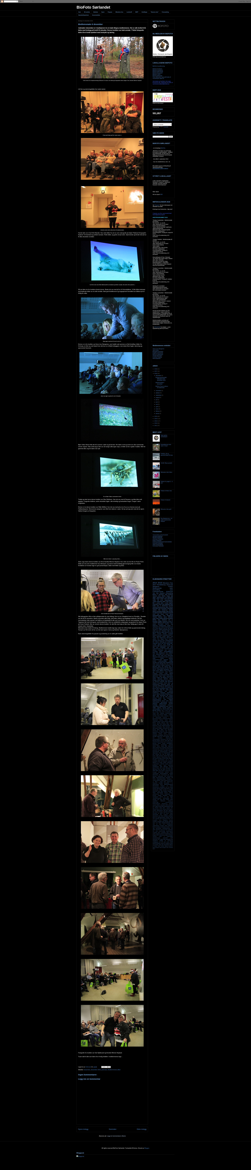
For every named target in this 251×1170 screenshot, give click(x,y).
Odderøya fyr (161, 685)
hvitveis (171, 814)
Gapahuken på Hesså (158, 674)
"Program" (157, 205)
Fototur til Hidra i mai (166, 490)
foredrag (159, 611)
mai (157, 404)
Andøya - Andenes (168, 714)
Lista (167, 614)
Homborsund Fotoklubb (161, 747)
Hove (167, 747)
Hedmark (171, 744)
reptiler (154, 707)
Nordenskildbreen (164, 773)
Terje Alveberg (169, 594)
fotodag (161, 811)
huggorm (166, 814)
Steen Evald (164, 788)
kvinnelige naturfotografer (159, 704)
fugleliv (171, 603)
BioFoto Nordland (157, 69)
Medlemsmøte (157, 588)
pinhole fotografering (165, 833)
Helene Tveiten (156, 746)
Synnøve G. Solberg (158, 629)
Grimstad (166, 648)
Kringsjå (154, 680)
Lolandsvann (170, 762)
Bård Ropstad (160, 667)
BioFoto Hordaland (158, 70)
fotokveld (165, 811)
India (172, 750)
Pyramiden (168, 777)
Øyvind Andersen (169, 846)
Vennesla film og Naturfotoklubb (160, 535)
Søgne (154, 792)
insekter (167, 817)
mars (157, 409)
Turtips (154, 601)
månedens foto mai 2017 (162, 829)
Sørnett (166, 792)
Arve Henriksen (168, 598)
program (171, 706)
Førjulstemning (162, 625)
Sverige (165, 791)
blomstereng (164, 803)
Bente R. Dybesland (163, 718)
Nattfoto (163, 770)
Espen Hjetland (163, 612)
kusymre (171, 820)
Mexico (158, 768)
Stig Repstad (169, 691)
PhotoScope (170, 776)
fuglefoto (171, 699)
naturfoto (171, 658)
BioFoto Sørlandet (93, 7)
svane (167, 842)
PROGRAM (157, 327)
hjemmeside (155, 814)
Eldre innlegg (141, 1129)
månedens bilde (166, 630)
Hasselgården (170, 743)
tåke (157, 844)
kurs (160, 630)
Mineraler (168, 768)
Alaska (154, 713)
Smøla (171, 785)
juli (157, 399)
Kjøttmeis (159, 757)
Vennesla (155, 640)
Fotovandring (165, 12)
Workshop (155, 657)
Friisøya (171, 672)
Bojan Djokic (170, 724)
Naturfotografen (169, 600)
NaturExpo (163, 684)
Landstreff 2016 (156, 761)
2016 (155, 373)
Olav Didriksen (162, 620)
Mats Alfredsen (164, 766)
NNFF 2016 (158, 770)
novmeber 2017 (165, 832)
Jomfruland (160, 650)
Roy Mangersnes (160, 652)
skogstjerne (155, 840)
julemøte (104, 1069)
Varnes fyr (162, 796)
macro (154, 822)
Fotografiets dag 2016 (163, 735)
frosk (165, 699)
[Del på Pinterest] (110, 1067)
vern (161, 709)
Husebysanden (156, 748)
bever (165, 617)
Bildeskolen (155, 720)
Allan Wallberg (160, 713)
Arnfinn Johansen (164, 715)
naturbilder (170, 608)
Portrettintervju (161, 584)
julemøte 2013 (158, 818)
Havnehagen (164, 744)
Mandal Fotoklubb (157, 537)
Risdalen (158, 780)
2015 (155, 416)
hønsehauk (155, 815)
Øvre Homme (161, 846)
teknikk (154, 843)
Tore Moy (156, 593)
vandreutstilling (156, 709)
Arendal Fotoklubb (157, 536)
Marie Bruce (162, 765)
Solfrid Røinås (169, 689)
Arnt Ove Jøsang (168, 663)
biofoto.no (170, 800)
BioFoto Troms (156, 74)
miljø (154, 828)
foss (154, 811)
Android (161, 714)
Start (79, 12)
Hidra (160, 676)
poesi (171, 833)
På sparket (168, 687)
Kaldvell (165, 755)
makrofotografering (165, 822)
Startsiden (112, 1129)
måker (154, 829)
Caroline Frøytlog (157, 357)
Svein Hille (160, 791)
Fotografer (155, 735)
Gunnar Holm (164, 740)
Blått (158, 646)
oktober (158, 393)
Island (160, 752)
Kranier (164, 758)
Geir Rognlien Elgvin (168, 736)
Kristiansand (169, 591)
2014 (155, 418)
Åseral (164, 709)
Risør (154, 652)
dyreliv (159, 698)
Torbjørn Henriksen (162, 795)
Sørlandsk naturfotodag (166, 692)
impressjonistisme (161, 817)
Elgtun (154, 670)
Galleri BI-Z (159, 736)
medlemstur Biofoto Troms (167, 826)
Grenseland (163, 739)
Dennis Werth (156, 729)
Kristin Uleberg (160, 680)
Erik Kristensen (163, 610)
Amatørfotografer (169, 713)
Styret (102, 12)
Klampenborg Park (165, 757)
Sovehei (154, 788)
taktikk (171, 842)
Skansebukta (156, 785)
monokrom (170, 704)
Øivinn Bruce (169, 709)
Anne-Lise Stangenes (158, 349)
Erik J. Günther (164, 732)
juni (157, 402)
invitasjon (170, 702)
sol (165, 840)
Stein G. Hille (170, 788)
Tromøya (171, 795)
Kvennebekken (161, 759)
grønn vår (162, 813)
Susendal (155, 791)
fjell (164, 810)
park (167, 706)
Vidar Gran (164, 655)
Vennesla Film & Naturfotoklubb (165, 640)
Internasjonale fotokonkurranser (160, 751)
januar (158, 413)
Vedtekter (95, 12)
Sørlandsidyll (160, 792)
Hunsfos (171, 747)
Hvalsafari (162, 748)
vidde (160, 844)
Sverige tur (170, 791)
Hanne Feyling (167, 741)
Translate (165, 127)
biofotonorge (155, 802)
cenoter (154, 805)
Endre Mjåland (159, 670)
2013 (155, 421)
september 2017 (156, 839)
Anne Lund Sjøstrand (164, 604)
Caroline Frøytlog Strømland (164, 725)
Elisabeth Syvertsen (158, 351)
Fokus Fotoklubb (157, 540)
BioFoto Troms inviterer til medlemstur (162, 387)
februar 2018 (166, 809)
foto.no (156, 811)
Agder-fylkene (164, 632)
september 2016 (168, 837)
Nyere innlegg (83, 1129)
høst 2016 (160, 815)
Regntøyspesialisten (161, 778)
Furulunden (165, 635)
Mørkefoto (170, 681)
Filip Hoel (155, 647)
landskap (155, 821)
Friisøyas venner (158, 673)
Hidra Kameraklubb (158, 544)
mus (172, 828)
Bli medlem (87, 12)
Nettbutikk (168, 770)
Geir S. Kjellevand (162, 605)
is (168, 657)
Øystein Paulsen (157, 710)
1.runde (154, 644)
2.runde (156, 711)
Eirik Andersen (169, 731)
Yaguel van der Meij (161, 696)
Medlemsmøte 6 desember (160, 383)
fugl (172, 596)
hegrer (171, 813)
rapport (166, 835)
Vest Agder (170, 796)
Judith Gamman (159, 755)
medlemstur (170, 641)
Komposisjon (168, 626)
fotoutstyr (155, 813)
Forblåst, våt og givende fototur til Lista (167, 454)
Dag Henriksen (166, 726)
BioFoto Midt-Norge (158, 71)
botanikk (171, 803)
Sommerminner (156, 787)
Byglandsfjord (163, 646)
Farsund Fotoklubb (158, 543)
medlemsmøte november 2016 (160, 825)
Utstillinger (144, 12)
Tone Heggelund (168, 615)
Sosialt (171, 787)
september (159, 395)
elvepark (156, 807)
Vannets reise (157, 596)
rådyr (171, 630)
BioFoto (163, 148)
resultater (171, 835)
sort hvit (161, 842)
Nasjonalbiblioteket (168, 651)
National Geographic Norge (160, 683)
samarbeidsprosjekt (157, 659)
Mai (158, 637)
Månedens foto (119, 12)
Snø (167, 652)
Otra (165, 776)
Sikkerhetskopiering (168, 784)
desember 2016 (96, 1069)
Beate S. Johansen (158, 594)
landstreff (159, 821)
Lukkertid (162, 763)
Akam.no (160, 644)
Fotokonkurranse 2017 (158, 648)
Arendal (159, 633)
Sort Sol (167, 787)
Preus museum (169, 639)
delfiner (158, 805)
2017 (155, 371)
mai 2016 (158, 822)
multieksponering (166, 828)
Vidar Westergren (161, 695)
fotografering (170, 698)
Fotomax (171, 735)
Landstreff (129, 12)
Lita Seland (170, 628)
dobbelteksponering (168, 806)
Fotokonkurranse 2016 (162, 672)
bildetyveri (163, 800)
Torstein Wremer (157, 617)
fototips (164, 611)
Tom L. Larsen (165, 654)
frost (169, 629)
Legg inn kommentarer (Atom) (116, 1136)
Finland (160, 733)
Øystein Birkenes (157, 632)
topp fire (163, 843)
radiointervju (162, 835)
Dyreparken (166, 669)
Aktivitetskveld (169, 662)
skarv (164, 839)
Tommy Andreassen (165, 794)
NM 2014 (170, 769)
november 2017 (156, 832)
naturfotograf (156, 706)
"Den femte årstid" (161, 662)
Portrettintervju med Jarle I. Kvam (166, 445)
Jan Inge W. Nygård (165, 754)
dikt (163, 806)
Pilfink (154, 777)
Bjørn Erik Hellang (161, 724)
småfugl (161, 840)
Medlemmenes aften (114, 1069)
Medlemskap (163, 637)
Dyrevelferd (170, 729)
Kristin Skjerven (169, 758)
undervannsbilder (163, 661)
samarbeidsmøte (156, 837)
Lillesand (161, 628)
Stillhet (160, 789)
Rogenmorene (167, 780)
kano (160, 820)
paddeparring (162, 706)
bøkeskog (160, 657)
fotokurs (160, 622)
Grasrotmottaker (156, 739)
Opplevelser (160, 776)
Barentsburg (155, 718)
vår (158, 600)
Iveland (158, 677)
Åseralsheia (166, 844)
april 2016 (162, 799)
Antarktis (155, 715)
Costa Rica (170, 646)
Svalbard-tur (156, 692)
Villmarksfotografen (157, 798)
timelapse (158, 843)
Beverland (170, 718)
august (158, 397)
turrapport (167, 843)
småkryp (159, 707)
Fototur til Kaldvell (165, 500)
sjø (162, 643)
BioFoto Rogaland (157, 73)
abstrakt (154, 799)
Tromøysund (155, 796)
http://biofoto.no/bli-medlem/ (160, 168)
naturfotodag (162, 831)
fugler (154, 618)
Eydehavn (170, 732)
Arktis (158, 715)
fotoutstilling (156, 590)
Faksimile (155, 733)
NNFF (136, 12)
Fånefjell (154, 736)
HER (161, 194)
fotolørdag (162, 641)
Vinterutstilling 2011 (168, 798)
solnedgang (170, 840)
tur (172, 707)
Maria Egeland (157, 358)
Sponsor (159, 788)
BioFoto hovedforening (159, 66)
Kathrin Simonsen (157, 678)
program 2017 (156, 835)
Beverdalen (160, 624)
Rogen (162, 780)
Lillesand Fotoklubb (158, 539)
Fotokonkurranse (158, 591)
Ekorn (171, 669)
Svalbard (171, 652)
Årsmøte (155, 662)
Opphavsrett (168, 685)
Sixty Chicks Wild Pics (159, 689)
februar (158, 411)
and (158, 799)
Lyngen (166, 763)
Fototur (170, 586)
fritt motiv (165, 657)
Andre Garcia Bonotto (158, 663)
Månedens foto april (166, 509)
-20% (162, 710)
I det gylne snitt (166, 750)
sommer (164, 707)
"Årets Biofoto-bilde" (168, 643)
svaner (169, 707)
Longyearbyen (156, 763)
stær (165, 842)
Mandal (166, 618)
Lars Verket (168, 680)
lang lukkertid (165, 821)
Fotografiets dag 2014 (166, 647)
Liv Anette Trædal (161, 762)
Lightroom (158, 636)
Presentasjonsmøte (160, 777)
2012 (155, 423)
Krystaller (155, 759)
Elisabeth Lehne (156, 732)
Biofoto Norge (166, 596)
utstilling (171, 661)
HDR (168, 740)
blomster (170, 617)
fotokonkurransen (157, 699)
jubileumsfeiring (163, 703)
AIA (172, 711)
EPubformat (155, 731)
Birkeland (155, 666)
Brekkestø (155, 725)
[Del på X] (106, 1067)
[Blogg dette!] (104, 1067)
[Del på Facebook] (108, 1067)
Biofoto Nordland (169, 721)
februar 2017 (160, 809)
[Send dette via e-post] (102, 1067)
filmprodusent (160, 810)
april (157, 406)
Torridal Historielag (165, 694)
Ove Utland (160, 639)
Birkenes (163, 722)
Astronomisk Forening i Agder (164, 717)
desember (87, 1069)
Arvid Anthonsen (157, 665)
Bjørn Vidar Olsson (168, 601)
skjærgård (168, 839)
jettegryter (155, 703)
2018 (155, 369)
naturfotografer (169, 831)
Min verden (162, 768)
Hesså (162, 746)
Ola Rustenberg (163, 774)
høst (167, 611)
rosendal (155, 836)
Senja (161, 784)
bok (153, 641)
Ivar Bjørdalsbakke (166, 752)
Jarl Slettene (164, 677)
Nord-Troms (160, 772)
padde (154, 833)
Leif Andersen (164, 761)
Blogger (146, 1148)
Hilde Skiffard (159, 618)
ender (160, 807)
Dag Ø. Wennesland (158, 669)
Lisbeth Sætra (166, 636)
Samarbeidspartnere (83, 15)
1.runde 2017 (167, 710)
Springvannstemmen (157, 691)
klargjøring (165, 820)
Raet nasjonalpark (160, 688)
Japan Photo (159, 598)
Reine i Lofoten (169, 688)
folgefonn (171, 810)
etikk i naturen (166, 807)
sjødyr (161, 839)
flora (167, 810)
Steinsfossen (156, 789)
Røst (165, 781)
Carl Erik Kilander (168, 667)
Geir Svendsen (157, 737)
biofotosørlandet (156, 803)
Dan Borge (170, 728)
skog (172, 839)
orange (171, 832)
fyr (158, 813)
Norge (168, 684)
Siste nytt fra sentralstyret (164, 436)
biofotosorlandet (169, 802)
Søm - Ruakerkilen (157, 654)
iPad (154, 817)
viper (162, 844)
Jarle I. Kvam (164, 603)
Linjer (166, 681)
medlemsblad (170, 824)
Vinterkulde (170, 655)
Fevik (165, 670)
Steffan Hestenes (162, 621)
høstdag (166, 815)
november (158, 390)
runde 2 (162, 836)
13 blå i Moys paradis (166, 463)
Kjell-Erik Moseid (168, 678)
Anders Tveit (156, 714)
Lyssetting (155, 651)
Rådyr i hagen (159, 781)
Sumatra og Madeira (168, 789)
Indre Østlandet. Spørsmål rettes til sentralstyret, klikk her (162, 77)
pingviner (158, 833)
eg (153, 807)
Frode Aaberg (169, 673)
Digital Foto (164, 729)
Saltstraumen (170, 781)
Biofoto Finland (161, 721)
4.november (168, 711)
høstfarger (170, 815)
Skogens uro (164, 785)
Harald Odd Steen (157, 355)
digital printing (158, 806)
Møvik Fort (165, 769)
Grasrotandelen (96, 15)
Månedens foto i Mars (166, 472)
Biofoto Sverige (156, 722)
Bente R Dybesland (158, 354)
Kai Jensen (170, 677)
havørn (167, 813)
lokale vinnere (158, 658)
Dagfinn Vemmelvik (158, 353)
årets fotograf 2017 (164, 847)
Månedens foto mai (157, 769)
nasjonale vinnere (157, 643)
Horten (154, 677)
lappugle (171, 821)
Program (110, 12)
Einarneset (161, 731)
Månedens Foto (168, 583)
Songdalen (162, 787)
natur (171, 588)
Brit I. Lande (156, 603)
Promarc (163, 687)
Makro (160, 651)
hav (171, 629)
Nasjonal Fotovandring (166, 593)
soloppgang (155, 842)
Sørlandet (165, 629)
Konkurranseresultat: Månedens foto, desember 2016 (161, 379)
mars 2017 (162, 824)
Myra (172, 768)
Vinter (154, 600)
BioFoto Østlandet (157, 75)
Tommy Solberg (156, 694)
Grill (167, 739)
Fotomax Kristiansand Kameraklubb (162, 542)
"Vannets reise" (154, 12)
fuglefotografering (157, 700)
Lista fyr (165, 628)
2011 (155, 425)
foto (164, 698)
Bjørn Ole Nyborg (163, 666)
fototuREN (170, 811)
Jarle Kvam (156, 350)
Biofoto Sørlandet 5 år (167, 665)
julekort (171, 657)
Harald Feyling (161, 743)
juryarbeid (164, 818)
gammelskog (164, 702)
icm (156, 817)
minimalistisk (158, 828)
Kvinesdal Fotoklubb (158, 546)
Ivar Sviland (161, 626)
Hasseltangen (156, 744)
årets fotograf (156, 847)
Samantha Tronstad (158, 783)
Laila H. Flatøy (169, 759)
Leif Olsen (160, 614)
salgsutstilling (170, 836)
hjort (161, 814)
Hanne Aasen (160, 741)
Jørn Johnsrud (169, 650)
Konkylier (160, 758)
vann (171, 590)
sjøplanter (165, 659)
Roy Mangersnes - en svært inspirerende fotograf (166, 520)
